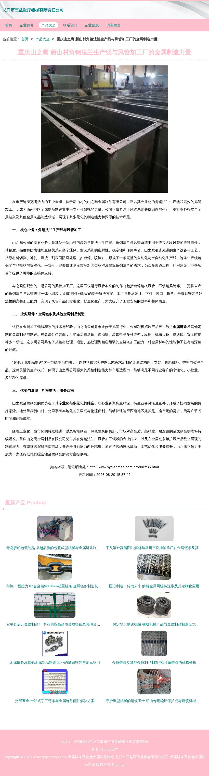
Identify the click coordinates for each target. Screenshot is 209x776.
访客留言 (113, 25)
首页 (8, 25)
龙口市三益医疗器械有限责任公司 (33, 10)
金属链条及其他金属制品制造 (91, 757)
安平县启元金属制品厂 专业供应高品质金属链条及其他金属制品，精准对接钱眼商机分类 (76, 624)
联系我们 (70, 25)
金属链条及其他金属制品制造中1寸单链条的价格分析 (154, 662)
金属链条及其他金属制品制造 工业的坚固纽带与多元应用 (55, 662)
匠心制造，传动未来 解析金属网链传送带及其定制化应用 (154, 586)
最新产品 (15, 502)
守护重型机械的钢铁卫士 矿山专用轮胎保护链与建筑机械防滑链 (156, 701)
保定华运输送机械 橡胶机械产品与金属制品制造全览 (154, 624)
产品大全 (48, 25)
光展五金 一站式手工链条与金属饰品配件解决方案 (55, 701)
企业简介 (27, 25)
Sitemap (118, 764)
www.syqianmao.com (50, 757)
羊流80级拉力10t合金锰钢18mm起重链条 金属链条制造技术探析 (57, 586)
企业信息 (92, 25)
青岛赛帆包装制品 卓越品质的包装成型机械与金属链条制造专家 (56, 548)
